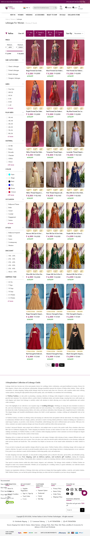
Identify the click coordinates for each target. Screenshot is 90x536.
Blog (8, 497)
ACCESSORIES (39, 15)
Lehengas (19, 19)
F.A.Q (24, 499)
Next (61, 365)
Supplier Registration (24, 490)
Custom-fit (60, 33)
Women (13, 19)
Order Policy (57, 494)
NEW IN (12, 15)
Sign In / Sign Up (27, 493)
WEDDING (29, 15)
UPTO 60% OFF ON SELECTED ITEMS (62, 2)
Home (7, 19)
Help (61, 9)
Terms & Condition (12, 494)
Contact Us (10, 491)
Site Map (40, 499)
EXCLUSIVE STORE (74, 15)
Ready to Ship (41, 33)
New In (30, 33)
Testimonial (41, 493)
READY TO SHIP (52, 15)
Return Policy (57, 491)
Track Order (26, 496)
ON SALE (62, 15)
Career (40, 496)
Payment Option (42, 490)
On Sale (50, 33)
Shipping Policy (57, 497)
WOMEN (20, 15)
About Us (10, 489)
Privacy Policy (57, 489)
